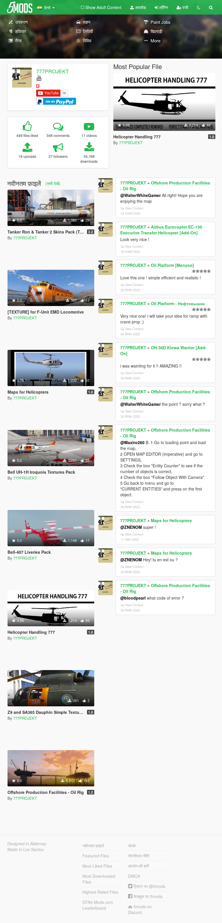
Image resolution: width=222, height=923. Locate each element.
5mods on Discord (140, 909)
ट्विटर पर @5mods (148, 886)
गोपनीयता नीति (138, 856)
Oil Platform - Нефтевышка (178, 303)
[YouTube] (39, 77)
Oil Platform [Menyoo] (172, 265)
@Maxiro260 (132, 442)
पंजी (184, 7)
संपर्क (132, 845)
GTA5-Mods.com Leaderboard (97, 905)
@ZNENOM (131, 527)
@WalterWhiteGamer (140, 195)
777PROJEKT (52, 71)
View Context (134, 208)
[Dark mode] (199, 7)
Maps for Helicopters (171, 520)
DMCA (134, 876)
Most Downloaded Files (98, 879)
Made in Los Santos (25, 849)
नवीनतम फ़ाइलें (93, 845)
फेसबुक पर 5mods (147, 896)
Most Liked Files (97, 866)
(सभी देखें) (52, 183)
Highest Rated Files (100, 892)
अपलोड (140, 7)
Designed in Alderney (26, 843)
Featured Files (95, 856)
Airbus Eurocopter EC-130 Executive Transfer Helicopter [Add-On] (161, 230)
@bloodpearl (133, 598)
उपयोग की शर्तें (138, 866)
